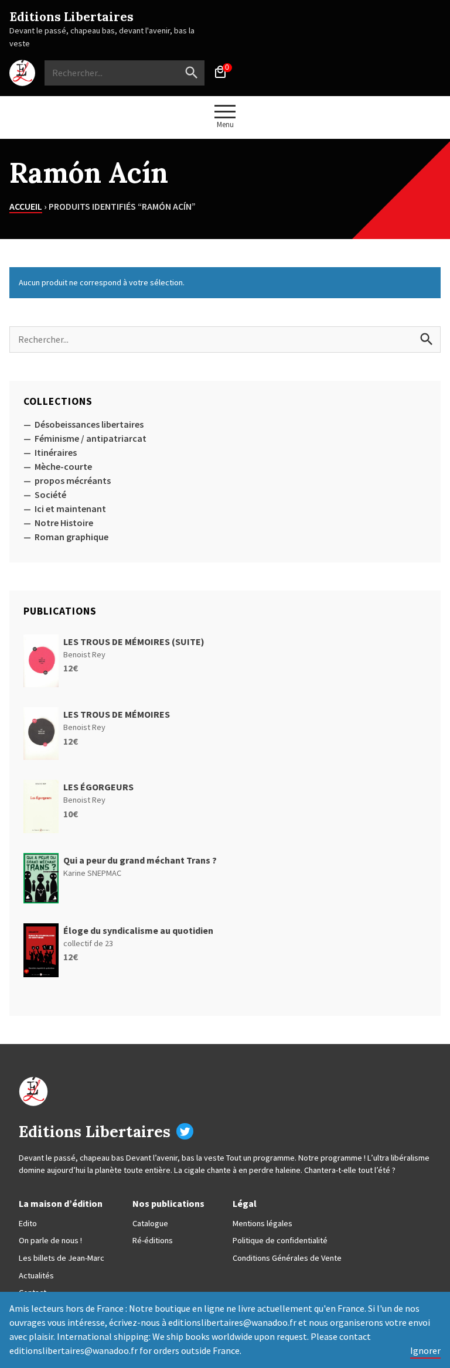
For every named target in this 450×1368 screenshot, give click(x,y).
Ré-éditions (152, 1240)
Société (50, 494)
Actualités (36, 1275)
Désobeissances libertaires (89, 424)
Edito (28, 1223)
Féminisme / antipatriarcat (90, 438)
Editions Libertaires (71, 17)
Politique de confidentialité (280, 1240)
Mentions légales (262, 1223)
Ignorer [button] (425, 1350)
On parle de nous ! (50, 1240)
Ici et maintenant (70, 508)
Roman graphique (71, 537)
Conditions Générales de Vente (287, 1258)
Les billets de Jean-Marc (61, 1258)
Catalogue (150, 1223)
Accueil (25, 206)
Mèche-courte (63, 466)
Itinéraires (56, 452)
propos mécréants (73, 480)
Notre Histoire (64, 522)
